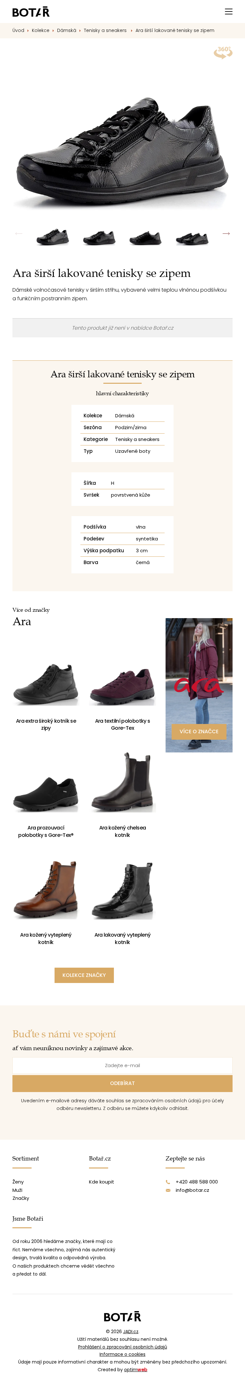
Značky (20, 1198)
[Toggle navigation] (229, 11)
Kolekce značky (84, 975)
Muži (17, 1190)
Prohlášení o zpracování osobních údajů (122, 1347)
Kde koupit (101, 1181)
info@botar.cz (192, 1190)
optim (135, 1369)
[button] (226, 233)
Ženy (18, 1181)
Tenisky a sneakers (106, 30)
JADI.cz (130, 1331)
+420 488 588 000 (197, 1181)
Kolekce (40, 30)
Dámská (66, 30)
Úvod (18, 30)
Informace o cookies (122, 1354)
